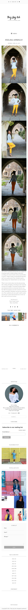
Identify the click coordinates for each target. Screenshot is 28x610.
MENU (15, 33)
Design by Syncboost (21, 608)
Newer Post (5, 369)
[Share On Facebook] (12, 306)
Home (14, 368)
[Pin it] (17, 306)
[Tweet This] (10, 306)
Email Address (6, 432)
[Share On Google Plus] (15, 306)
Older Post (23, 369)
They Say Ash (13, 608)
